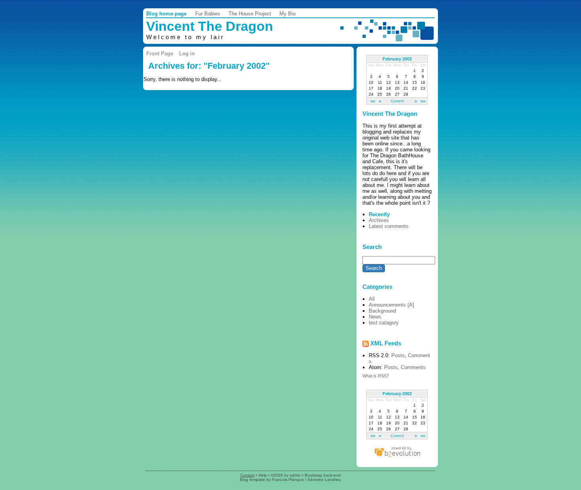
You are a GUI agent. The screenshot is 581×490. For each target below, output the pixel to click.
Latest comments (389, 226)
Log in (187, 54)
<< (372, 100)
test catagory (384, 323)
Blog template (252, 479)
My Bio (287, 14)
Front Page (159, 54)
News (375, 317)
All (372, 299)
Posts (398, 355)
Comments (413, 367)
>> (423, 100)
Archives (379, 220)
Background (382, 311)
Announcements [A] (391, 305)
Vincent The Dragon (209, 26)
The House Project (249, 14)
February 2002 (397, 59)
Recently (379, 214)
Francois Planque (288, 479)
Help (262, 475)
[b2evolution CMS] (397, 457)
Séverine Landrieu (324, 479)
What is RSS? (375, 375)
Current (397, 101)
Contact (247, 475)
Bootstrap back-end (323, 475)
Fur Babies (207, 14)
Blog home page (166, 14)
